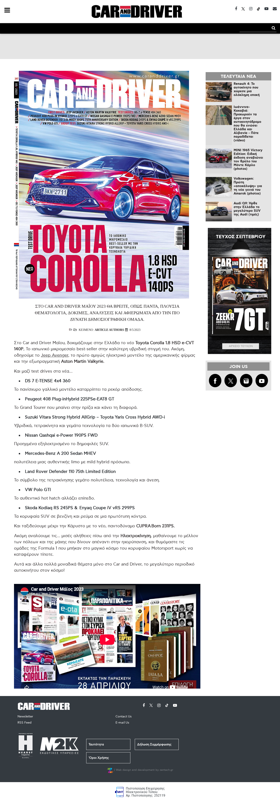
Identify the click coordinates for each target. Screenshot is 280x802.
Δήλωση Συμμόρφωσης (154, 744)
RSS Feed (25, 722)
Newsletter (25, 716)
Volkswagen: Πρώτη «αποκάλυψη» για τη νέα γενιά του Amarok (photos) (248, 186)
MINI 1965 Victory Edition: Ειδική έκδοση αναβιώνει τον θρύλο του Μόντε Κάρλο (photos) (248, 159)
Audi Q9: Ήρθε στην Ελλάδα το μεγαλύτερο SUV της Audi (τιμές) (247, 209)
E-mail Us (122, 722)
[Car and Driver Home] (45, 705)
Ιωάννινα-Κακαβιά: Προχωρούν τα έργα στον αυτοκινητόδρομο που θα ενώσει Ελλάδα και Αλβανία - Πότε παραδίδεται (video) (247, 124)
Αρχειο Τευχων (241, 346)
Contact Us (124, 716)
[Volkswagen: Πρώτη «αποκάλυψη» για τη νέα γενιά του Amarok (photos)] (219, 187)
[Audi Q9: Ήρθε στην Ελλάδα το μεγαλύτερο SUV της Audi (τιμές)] (219, 211)
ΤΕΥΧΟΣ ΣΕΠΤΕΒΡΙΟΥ (241, 237)
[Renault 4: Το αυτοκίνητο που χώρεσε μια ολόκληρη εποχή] (219, 92)
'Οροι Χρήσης (99, 758)
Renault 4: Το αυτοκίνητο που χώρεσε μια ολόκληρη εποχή (247, 89)
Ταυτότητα (96, 744)
